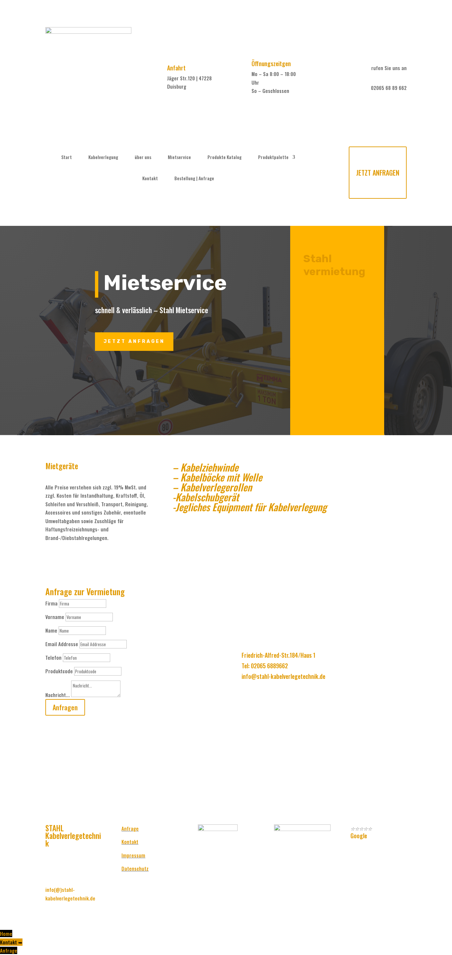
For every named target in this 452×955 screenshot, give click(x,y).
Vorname (54, 616)
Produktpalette (273, 157)
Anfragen (65, 707)
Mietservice (179, 157)
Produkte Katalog (224, 157)
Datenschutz (135, 868)
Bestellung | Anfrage (194, 178)
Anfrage (130, 828)
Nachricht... (57, 694)
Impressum (133, 855)
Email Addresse (61, 643)
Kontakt (150, 178)
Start (66, 157)
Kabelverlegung (103, 157)
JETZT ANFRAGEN (377, 173)
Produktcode (59, 671)
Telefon (53, 657)
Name (51, 630)
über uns (143, 157)
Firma (51, 603)
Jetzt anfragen (134, 341)
